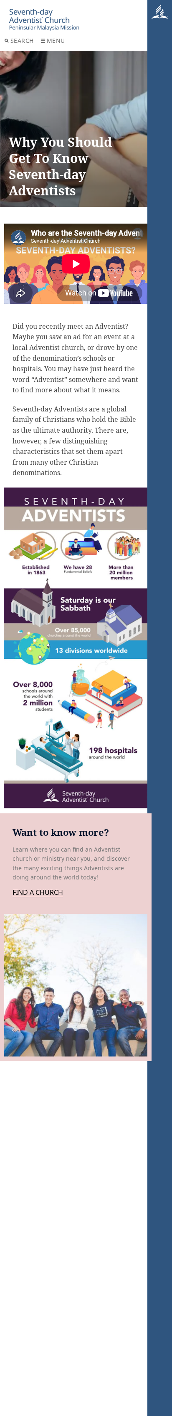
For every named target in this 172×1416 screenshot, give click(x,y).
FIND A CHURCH (38, 892)
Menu (56, 40)
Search (22, 40)
